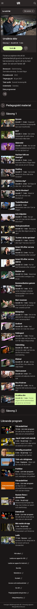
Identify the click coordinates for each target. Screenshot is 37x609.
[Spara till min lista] (26, 48)
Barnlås (18, 568)
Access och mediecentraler (17, 583)
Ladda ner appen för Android (17, 563)
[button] (18, 114)
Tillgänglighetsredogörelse (17, 593)
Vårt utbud (17, 553)
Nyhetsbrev (17, 573)
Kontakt (17, 578)
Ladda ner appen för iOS (17, 558)
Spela (12, 48)
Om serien (27, 11)
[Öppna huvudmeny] (2, 3)
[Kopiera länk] (5, 94)
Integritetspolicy (17, 597)
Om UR (17, 588)
